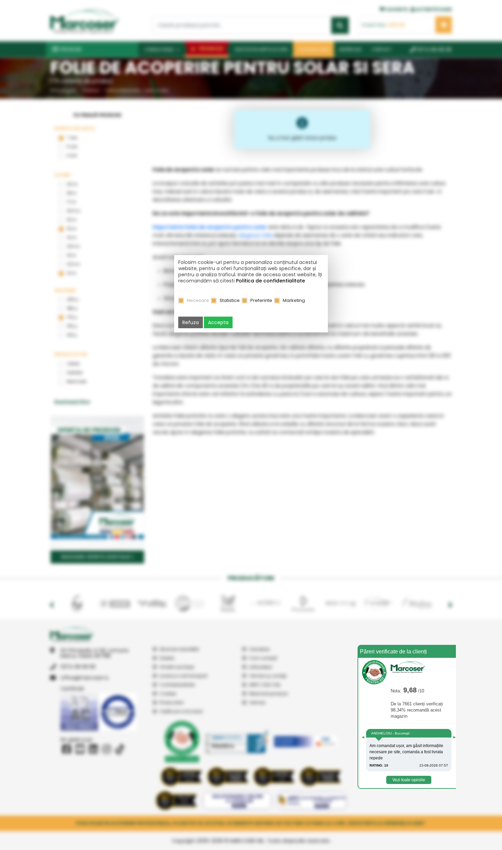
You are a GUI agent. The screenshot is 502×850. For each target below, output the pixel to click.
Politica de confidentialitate (270, 280)
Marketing (294, 300)
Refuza (190, 322)
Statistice (230, 300)
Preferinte (261, 300)
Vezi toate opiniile (408, 780)
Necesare (198, 300)
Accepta (218, 322)
